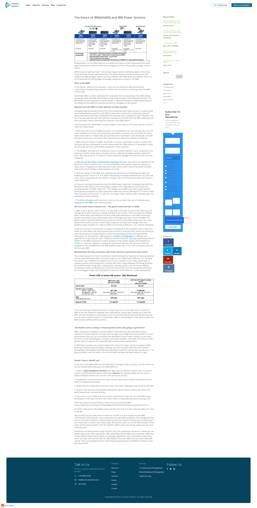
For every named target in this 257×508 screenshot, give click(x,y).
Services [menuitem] (45, 5)
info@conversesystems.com (88, 480)
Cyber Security (167, 100)
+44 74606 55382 (84, 476)
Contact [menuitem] (114, 488)
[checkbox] (172, 178)
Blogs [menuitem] (113, 472)
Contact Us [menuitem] (61, 5)
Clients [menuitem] (113, 480)
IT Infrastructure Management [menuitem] (150, 468)
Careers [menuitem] (114, 484)
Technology (167, 90)
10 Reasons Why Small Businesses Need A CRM (172, 32)
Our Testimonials (220, 5)
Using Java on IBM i (170, 43)
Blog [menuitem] (53, 5)
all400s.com (79, 243)
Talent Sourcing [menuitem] (145, 476)
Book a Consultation (242, 5)
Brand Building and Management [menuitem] (151, 472)
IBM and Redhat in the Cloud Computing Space (172, 22)
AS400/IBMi (175, 46)
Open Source (167, 93)
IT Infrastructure (168, 87)
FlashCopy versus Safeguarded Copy (170, 52)
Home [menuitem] (28, 5)
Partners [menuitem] (114, 476)
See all (165, 103)
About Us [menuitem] (36, 5)
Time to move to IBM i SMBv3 (171, 61)
